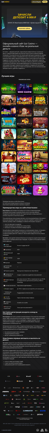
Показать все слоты (24, 79)
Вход (45, 1)
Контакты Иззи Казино (24, 419)
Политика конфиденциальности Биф (24, 418)
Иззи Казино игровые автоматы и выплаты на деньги (16, 204)
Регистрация (36, 1)
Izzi (5, 2)
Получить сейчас (24, 28)
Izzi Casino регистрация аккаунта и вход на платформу (16, 203)
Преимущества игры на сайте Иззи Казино (13, 201)
